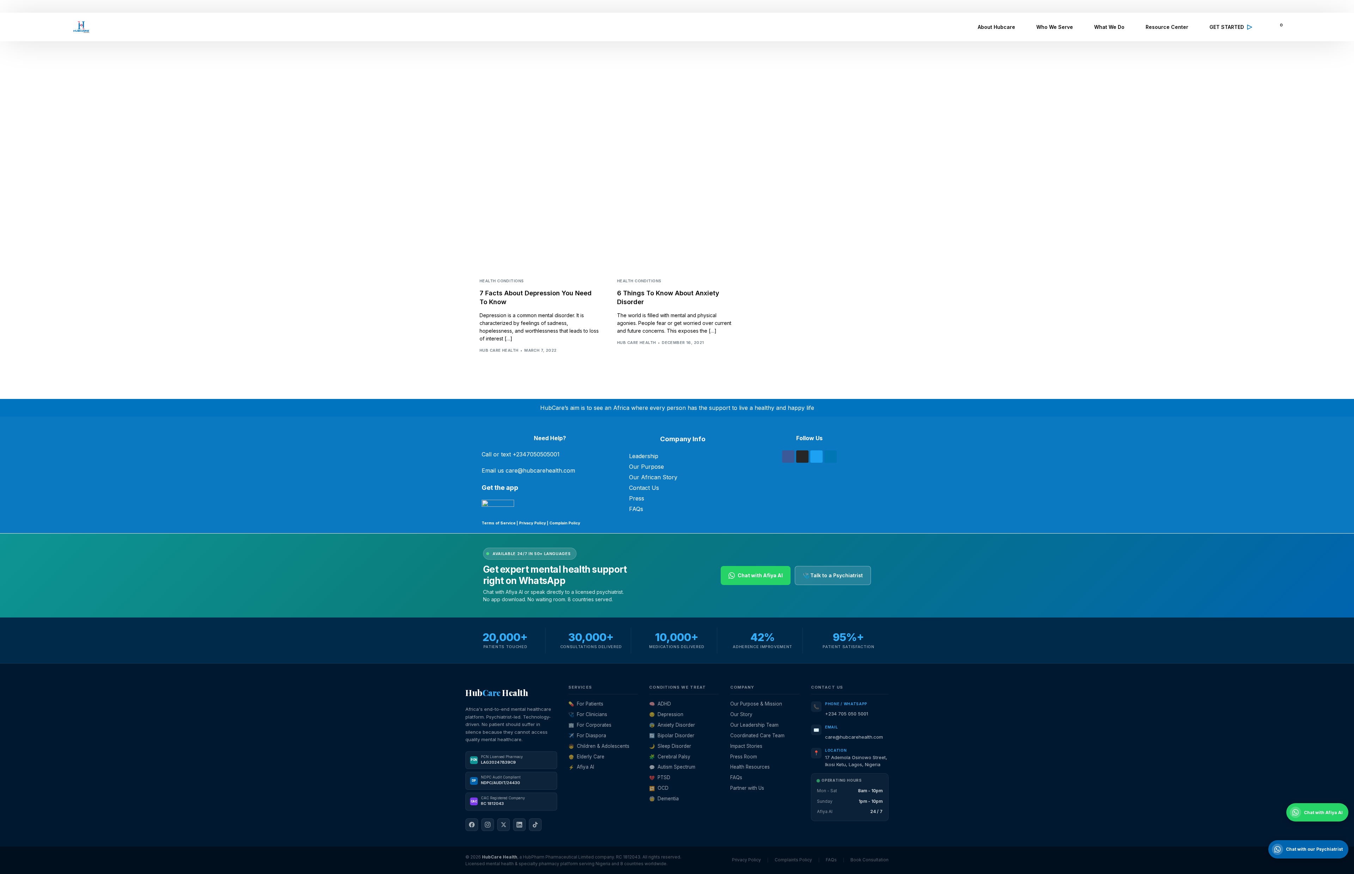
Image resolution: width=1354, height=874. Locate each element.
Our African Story (653, 477)
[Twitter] (816, 456)
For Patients (585, 704)
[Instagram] (802, 456)
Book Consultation (869, 859)
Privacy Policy (532, 523)
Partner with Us (747, 788)
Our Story (741, 714)
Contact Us (644, 487)
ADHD (660, 704)
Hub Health (496, 692)
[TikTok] (535, 824)
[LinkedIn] (519, 824)
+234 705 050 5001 (846, 713)
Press (636, 498)
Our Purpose (646, 466)
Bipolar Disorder (671, 735)
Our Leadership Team (754, 725)
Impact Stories (746, 746)
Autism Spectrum (672, 767)
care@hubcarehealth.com (854, 737)
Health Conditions (502, 281)
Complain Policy (564, 523)
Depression (666, 714)
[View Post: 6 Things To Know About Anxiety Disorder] (677, 232)
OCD (659, 788)
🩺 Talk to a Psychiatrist (833, 575)
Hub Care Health (499, 350)
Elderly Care (586, 756)
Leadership (643, 456)
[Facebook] (788, 456)
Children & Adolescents (598, 746)
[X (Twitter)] (503, 824)
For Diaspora (587, 735)
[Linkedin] (830, 456)
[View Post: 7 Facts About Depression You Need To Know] (539, 232)
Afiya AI (581, 767)
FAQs (636, 508)
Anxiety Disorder (672, 725)
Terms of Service (499, 523)
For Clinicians (587, 714)
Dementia (664, 798)
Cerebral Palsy (669, 756)
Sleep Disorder (670, 746)
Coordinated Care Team (757, 735)
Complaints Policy (793, 859)
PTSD (659, 777)
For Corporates (589, 725)
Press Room (743, 756)
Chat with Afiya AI (760, 575)
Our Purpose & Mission (756, 704)
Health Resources (750, 767)
